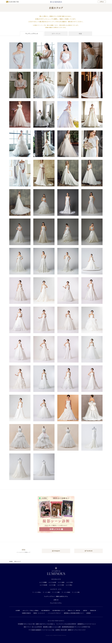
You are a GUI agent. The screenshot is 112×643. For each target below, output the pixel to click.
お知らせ (56, 599)
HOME (11, 561)
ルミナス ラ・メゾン (56, 589)
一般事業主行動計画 (26, 613)
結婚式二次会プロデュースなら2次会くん (45, 624)
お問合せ (102, 1)
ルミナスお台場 (52, 582)
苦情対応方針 (93, 610)
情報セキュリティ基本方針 (74, 610)
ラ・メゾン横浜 (46, 592)
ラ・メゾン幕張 (56, 592)
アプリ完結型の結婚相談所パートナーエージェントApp (41, 630)
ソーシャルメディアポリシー (54, 613)
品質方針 (85, 610)
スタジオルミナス (56, 579)
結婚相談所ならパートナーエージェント (86, 624)
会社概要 (18, 610)
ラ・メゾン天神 (75, 592)
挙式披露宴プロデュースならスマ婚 (26, 624)
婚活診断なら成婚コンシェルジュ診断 (52, 626)
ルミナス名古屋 (43, 585)
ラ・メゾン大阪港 (66, 592)
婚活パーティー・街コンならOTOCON (33, 626)
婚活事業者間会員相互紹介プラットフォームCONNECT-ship (76, 626)
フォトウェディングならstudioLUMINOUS (66, 624)
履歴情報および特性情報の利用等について (74, 613)
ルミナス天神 (61, 585)
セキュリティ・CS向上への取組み (31, 610)
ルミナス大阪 (52, 585)
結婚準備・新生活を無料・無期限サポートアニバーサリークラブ (70, 630)
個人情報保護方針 (45, 610)
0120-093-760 (14, 2)
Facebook (89, 551)
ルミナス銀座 (61, 582)
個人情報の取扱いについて (59, 610)
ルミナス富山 (69, 585)
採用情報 (88, 613)
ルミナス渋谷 (69, 582)
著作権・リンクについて (39, 613)
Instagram (56, 551)
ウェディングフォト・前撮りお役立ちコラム (56, 596)
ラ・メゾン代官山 (37, 592)
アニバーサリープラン (56, 603)
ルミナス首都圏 (43, 582)
